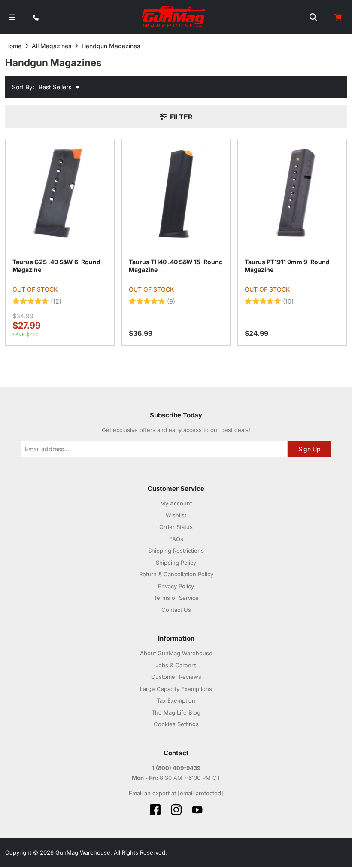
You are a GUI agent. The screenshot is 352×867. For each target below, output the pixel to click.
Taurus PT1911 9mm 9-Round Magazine (287, 265)
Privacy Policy (176, 586)
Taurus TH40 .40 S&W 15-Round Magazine (176, 265)
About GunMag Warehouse (176, 653)
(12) (56, 301)
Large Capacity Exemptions (176, 688)
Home (13, 45)
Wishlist (176, 515)
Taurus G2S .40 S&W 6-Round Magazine (56, 265)
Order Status (176, 526)
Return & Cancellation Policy (176, 574)
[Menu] (12, 17)
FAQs (176, 538)
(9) (171, 301)
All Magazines (51, 45)
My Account (176, 503)
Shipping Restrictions (176, 550)
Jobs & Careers (176, 665)
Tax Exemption (176, 700)
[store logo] (174, 17)
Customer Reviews (176, 676)
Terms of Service (176, 597)
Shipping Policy (176, 562)
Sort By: (23, 87)
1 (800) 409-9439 (176, 767)
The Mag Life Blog (176, 712)
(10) (288, 301)
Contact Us (176, 609)
